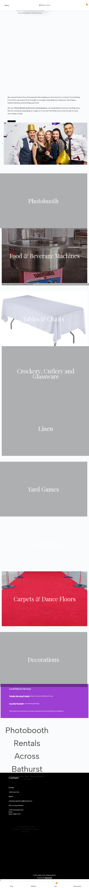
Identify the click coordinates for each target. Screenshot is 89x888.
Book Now (27, 779)
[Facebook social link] (10, 819)
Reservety (48, 878)
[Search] (82, 5)
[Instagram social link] (13, 819)
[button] (12, 121)
